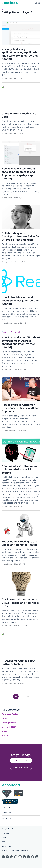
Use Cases (6, 818)
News (4, 731)
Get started (21, 760)
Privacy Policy (7, 833)
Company (6, 807)
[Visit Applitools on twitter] (7, 856)
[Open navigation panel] (38, 3)
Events (5, 718)
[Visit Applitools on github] (32, 856)
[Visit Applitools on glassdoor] (28, 856)
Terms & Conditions (8, 829)
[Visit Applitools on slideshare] (24, 856)
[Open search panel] (35, 3)
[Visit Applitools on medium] (20, 856)
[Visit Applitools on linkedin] (11, 856)
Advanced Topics (10, 714)
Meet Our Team (9, 727)
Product (5, 735)
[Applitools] (10, 2)
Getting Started (9, 722)
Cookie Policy (6, 846)
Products (6, 813)
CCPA (4, 842)
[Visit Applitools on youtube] (15, 856)
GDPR (4, 838)
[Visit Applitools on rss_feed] (36, 856)
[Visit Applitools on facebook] (3, 856)
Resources (7, 823)
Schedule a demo (21, 767)
